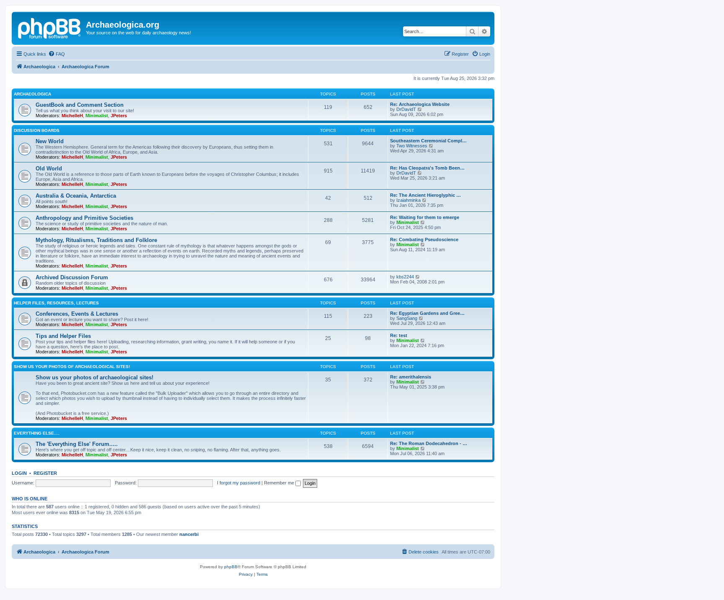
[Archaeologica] (50, 27)
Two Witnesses (411, 145)
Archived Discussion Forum (72, 277)
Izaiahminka (408, 200)
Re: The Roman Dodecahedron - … (428, 443)
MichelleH (72, 115)
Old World (49, 168)
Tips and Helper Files (63, 336)
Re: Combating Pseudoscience (424, 239)
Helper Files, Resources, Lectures (56, 303)
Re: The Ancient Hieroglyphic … (425, 195)
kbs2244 (405, 276)
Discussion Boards (36, 130)
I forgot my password (238, 482)
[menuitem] (56, 54)
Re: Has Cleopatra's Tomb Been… (427, 167)
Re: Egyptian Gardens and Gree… (427, 313)
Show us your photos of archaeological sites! (72, 366)
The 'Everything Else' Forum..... (77, 444)
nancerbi (189, 534)
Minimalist (96, 115)
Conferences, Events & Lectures (77, 314)
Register (45, 473)
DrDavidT (406, 109)
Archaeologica (32, 94)
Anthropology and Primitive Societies (84, 218)
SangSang (406, 318)
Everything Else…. (36, 433)
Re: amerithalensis (410, 376)
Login (19, 473)
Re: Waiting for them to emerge (424, 217)
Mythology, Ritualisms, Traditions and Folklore (96, 240)
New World (50, 141)
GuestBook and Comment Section (80, 105)
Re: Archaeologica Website (420, 104)
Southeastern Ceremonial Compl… (428, 140)
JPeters (119, 115)
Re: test (398, 335)
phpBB (231, 566)
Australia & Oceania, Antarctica (76, 196)
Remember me (279, 482)
